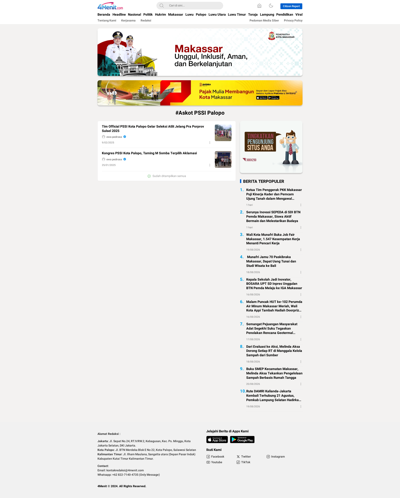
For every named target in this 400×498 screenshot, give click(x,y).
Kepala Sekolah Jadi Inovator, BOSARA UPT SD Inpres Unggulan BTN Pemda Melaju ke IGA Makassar (274, 283)
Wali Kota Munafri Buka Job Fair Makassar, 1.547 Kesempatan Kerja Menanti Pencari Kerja (273, 239)
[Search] (162, 5)
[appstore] (217, 439)
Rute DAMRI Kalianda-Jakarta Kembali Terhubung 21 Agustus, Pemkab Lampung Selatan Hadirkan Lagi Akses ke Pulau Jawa (273, 395)
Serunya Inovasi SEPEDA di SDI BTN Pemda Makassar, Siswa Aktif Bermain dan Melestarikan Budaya (273, 216)
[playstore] (242, 439)
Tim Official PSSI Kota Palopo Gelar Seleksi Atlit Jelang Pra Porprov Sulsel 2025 (153, 128)
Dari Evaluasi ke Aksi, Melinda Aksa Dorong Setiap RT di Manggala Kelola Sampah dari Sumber (274, 351)
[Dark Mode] (271, 5)
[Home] (259, 5)
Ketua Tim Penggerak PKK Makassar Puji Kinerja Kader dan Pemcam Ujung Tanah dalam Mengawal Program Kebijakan (274, 194)
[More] (209, 142)
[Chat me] (271, 172)
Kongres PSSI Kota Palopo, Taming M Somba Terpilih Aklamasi (149, 153)
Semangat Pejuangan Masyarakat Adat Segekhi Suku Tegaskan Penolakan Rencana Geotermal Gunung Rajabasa (271, 328)
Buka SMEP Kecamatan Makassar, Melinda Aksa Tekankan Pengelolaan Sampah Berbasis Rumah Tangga (274, 373)
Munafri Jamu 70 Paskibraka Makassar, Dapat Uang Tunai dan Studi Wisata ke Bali (271, 261)
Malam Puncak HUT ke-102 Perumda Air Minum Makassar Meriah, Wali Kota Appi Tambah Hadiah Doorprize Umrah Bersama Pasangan (274, 306)
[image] (223, 132)
